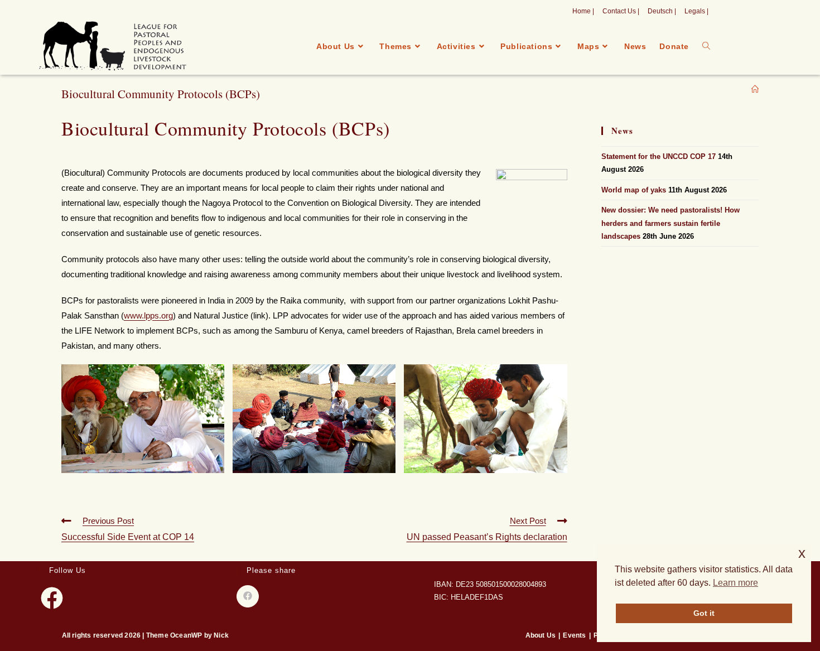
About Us (540, 635)
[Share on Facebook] (248, 596)
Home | (583, 11)
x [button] (801, 553)
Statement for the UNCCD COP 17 (658, 156)
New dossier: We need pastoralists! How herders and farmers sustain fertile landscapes (670, 223)
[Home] (755, 89)
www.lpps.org (148, 315)
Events (574, 635)
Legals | (696, 11)
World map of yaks (633, 190)
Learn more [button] (735, 582)
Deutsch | (662, 11)
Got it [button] (704, 613)
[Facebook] (52, 598)
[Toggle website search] (706, 46)
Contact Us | (620, 11)
